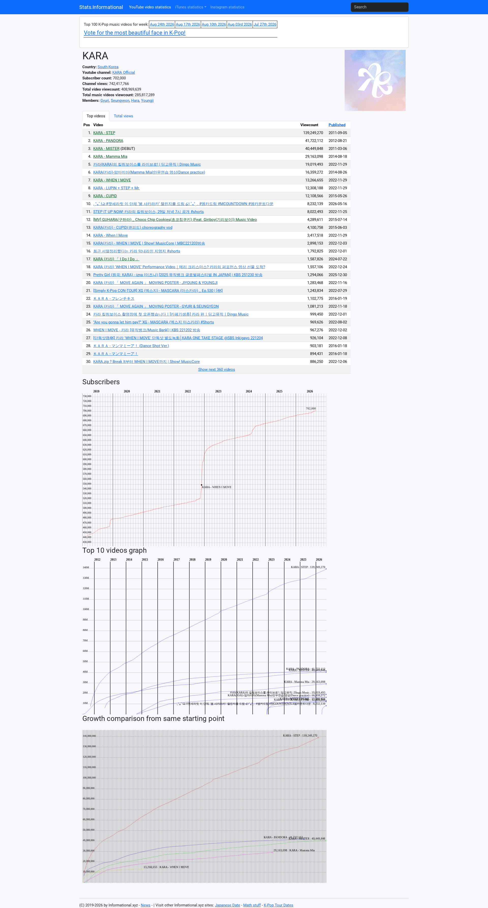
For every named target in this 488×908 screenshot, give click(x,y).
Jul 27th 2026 (265, 24)
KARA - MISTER (106, 148)
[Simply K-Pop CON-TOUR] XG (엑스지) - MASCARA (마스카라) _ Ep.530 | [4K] (158, 290)
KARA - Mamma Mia (110, 156)
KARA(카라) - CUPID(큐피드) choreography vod (132, 227)
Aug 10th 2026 (214, 24)
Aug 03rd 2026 (240, 24)
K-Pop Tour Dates (278, 905)
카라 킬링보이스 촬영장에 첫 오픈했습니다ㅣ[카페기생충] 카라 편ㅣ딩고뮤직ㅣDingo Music (171, 314)
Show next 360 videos (216, 369)
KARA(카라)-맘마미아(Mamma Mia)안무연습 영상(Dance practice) (149, 172)
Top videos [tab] (96, 116)
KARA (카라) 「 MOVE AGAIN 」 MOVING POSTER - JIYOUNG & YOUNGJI (155, 282)
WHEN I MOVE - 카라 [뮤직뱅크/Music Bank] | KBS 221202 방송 (146, 330)
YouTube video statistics (150, 7)
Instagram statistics (227, 7)
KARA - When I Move (110, 235)
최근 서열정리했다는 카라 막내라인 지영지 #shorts (136, 251)
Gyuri (104, 100)
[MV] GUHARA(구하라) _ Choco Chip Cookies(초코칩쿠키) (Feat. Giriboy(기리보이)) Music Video (175, 219)
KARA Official (123, 72)
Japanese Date (227, 905)
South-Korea (108, 67)
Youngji (147, 100)
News (145, 905)
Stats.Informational (101, 7)
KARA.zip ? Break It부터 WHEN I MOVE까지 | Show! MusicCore (146, 361)
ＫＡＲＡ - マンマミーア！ (115, 353)
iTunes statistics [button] (189, 7)
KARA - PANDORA (108, 140)
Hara (135, 100)
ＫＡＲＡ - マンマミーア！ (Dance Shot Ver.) (131, 346)
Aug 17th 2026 (188, 24)
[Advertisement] (377, 187)
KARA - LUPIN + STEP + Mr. (116, 188)
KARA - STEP (104, 133)
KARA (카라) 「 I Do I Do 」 (116, 259)
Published (337, 125)
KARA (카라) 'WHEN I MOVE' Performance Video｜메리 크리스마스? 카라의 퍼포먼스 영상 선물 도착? (179, 267)
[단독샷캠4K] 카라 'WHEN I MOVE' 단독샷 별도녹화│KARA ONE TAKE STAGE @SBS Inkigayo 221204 (178, 338)
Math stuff (252, 905)
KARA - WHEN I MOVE (112, 180)
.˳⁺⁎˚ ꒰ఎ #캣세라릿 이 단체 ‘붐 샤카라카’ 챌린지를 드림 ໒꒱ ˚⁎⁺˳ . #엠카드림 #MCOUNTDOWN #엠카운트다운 (183, 204)
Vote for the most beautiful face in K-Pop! (135, 33)
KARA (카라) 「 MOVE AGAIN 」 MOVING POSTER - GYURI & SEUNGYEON (156, 306)
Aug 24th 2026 (162, 24)
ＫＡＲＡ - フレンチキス (113, 298)
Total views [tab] (123, 116)
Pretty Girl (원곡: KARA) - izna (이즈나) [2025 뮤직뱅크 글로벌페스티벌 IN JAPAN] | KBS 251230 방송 (178, 275)
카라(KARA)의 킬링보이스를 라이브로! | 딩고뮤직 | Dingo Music (147, 164)
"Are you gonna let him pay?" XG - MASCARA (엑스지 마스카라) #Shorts (153, 322)
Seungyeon (120, 100)
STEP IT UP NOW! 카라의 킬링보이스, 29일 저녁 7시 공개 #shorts (148, 211)
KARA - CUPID (105, 196)
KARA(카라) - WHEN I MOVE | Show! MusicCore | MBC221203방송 (149, 243)
